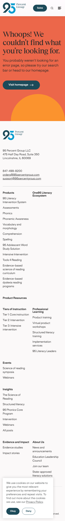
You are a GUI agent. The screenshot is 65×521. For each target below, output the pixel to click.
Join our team (40, 466)
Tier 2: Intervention (14, 320)
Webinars (8, 378)
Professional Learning (40, 310)
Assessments (11, 208)
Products (8, 193)
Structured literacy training (43, 334)
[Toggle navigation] (60, 8)
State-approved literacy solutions (42, 474)
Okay (13, 511)
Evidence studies (13, 448)
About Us (38, 442)
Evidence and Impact (16, 442)
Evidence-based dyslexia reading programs (12, 283)
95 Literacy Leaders (44, 351)
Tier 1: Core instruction (16, 315)
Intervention (10, 419)
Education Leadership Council (45, 459)
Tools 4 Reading (12, 260)
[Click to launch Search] (52, 8)
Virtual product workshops (41, 325)
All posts (8, 430)
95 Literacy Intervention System (14, 200)
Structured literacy (14, 404)
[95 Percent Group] (14, 8)
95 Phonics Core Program (13, 412)
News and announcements (42, 450)
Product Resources (15, 298)
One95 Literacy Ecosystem (42, 194)
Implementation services (41, 344)
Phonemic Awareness (16, 219)
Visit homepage (18, 85)
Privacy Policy (34, 502)
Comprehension (12, 234)
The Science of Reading (11, 397)
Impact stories (11, 453)
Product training (41, 318)
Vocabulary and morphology (12, 227)
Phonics (7, 213)
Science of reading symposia (14, 370)
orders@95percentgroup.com (21, 175)
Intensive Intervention (15, 254)
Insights (8, 389)
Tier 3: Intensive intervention (12, 328)
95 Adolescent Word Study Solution (15, 247)
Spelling (7, 240)
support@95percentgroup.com (22, 179)
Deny (28, 511)
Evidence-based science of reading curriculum (14, 270)
